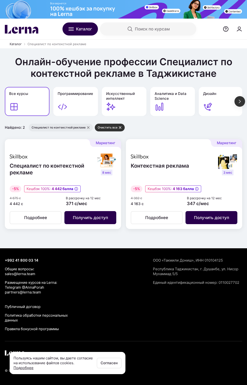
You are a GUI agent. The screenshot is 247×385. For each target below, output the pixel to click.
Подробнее (24, 367)
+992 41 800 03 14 (21, 260)
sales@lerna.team (20, 273)
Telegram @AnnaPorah (24, 287)
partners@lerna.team (23, 292)
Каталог (16, 44)
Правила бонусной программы (32, 329)
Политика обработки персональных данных (36, 317)
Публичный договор (23, 306)
